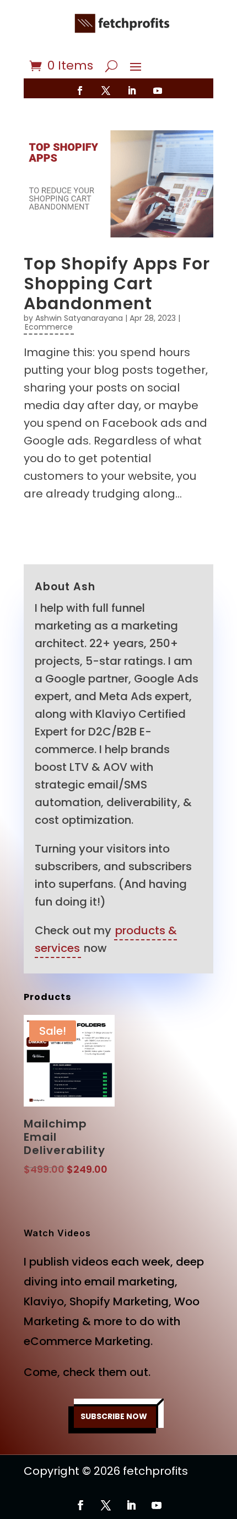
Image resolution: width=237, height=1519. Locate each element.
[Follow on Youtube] (157, 90)
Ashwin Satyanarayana (79, 318)
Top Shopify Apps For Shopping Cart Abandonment (117, 283)
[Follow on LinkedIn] (132, 90)
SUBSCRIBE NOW (113, 1416)
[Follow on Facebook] (80, 90)
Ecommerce (49, 326)
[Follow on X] (106, 90)
